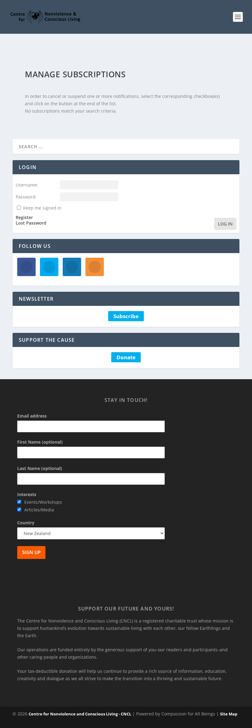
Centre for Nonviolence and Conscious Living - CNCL (80, 714)
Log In (225, 224)
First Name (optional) (40, 442)
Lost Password (31, 223)
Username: (27, 185)
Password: (26, 197)
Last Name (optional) (39, 468)
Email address (32, 416)
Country (25, 523)
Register (24, 217)
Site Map (228, 714)
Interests (26, 494)
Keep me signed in (42, 208)
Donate (126, 357)
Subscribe (126, 316)
